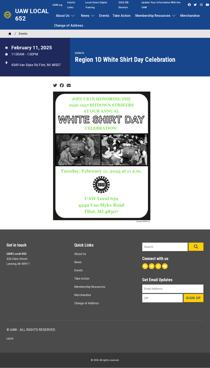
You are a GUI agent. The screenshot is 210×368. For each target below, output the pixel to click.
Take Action (121, 16)
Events (104, 16)
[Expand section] (72, 15)
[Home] (9, 33)
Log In (10, 338)
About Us (63, 16)
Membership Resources (152, 16)
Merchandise (190, 16)
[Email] (68, 85)
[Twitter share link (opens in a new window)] (55, 85)
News (85, 16)
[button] (196, 247)
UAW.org (57, 4)
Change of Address (68, 25)
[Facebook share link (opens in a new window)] (61, 85)
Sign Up (193, 298)
